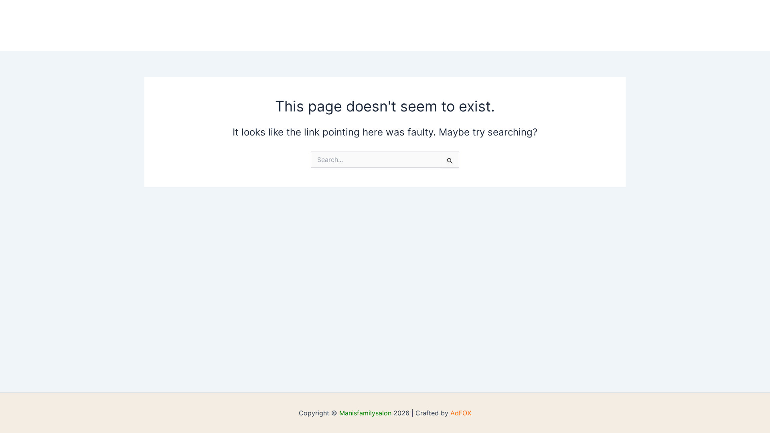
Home (79, 25)
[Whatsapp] (383, 26)
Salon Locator (327, 25)
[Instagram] (395, 26)
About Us (118, 25)
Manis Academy (172, 25)
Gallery (225, 25)
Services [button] (265, 25)
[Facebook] (371, 26)
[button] (284, 25)
